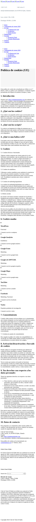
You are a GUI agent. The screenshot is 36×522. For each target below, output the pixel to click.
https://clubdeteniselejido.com (16, 99)
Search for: (4, 473)
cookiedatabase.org (6, 442)
